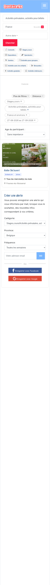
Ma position (37, 27)
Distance (37, 96)
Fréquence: (9, 242)
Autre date (11, 35)
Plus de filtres (20, 96)
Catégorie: (9, 218)
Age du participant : (15, 129)
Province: (9, 230)
